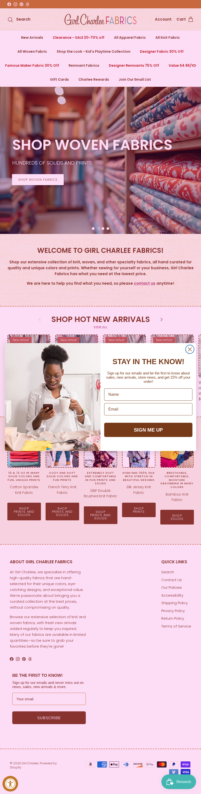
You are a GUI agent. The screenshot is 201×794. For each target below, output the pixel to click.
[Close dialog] (190, 349)
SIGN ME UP (148, 430)
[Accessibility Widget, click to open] (10, 784)
